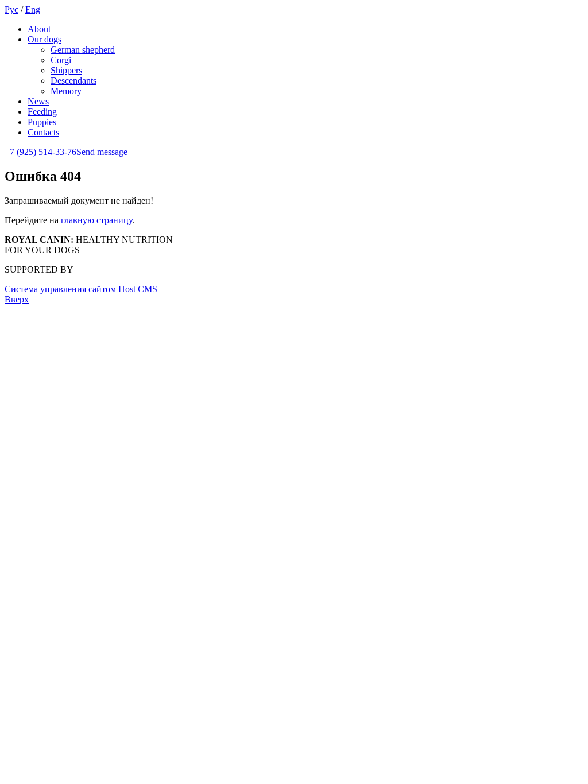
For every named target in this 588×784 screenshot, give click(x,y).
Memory (66, 91)
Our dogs (44, 39)
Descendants (73, 81)
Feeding (42, 112)
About (39, 29)
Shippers (66, 70)
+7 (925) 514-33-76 (40, 152)
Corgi (61, 60)
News (38, 101)
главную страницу (96, 220)
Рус (11, 9)
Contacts (43, 132)
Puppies (42, 122)
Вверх (17, 299)
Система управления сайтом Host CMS (81, 289)
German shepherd (83, 50)
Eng (32, 9)
